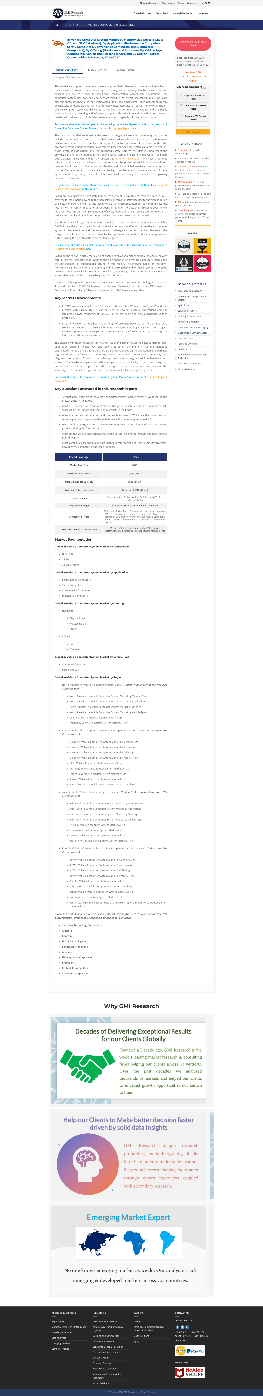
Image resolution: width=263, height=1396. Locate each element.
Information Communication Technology (192, 356)
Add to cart (193, 131)
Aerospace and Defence (190, 290)
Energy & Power (186, 338)
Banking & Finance (187, 310)
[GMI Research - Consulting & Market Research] (68, 13)
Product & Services (142, 13)
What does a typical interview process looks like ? (149, 1328)
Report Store (162, 13)
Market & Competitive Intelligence (69, 1326)
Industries (203, 13)
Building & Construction (190, 316)
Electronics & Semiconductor (192, 332)
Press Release (168, 3)
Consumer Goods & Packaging (193, 327)
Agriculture (183, 305)
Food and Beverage (187, 343)
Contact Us (192, 3)
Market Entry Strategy (183, 13)
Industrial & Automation (190, 363)
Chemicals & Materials (189, 321)
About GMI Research (149, 3)
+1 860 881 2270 (197, 1332)
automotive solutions (128, 158)
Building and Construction (106, 1335)
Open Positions (141, 1335)
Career (181, 3)
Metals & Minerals (187, 369)
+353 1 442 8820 (201, 1336)
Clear (203, 88)
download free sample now (193, 43)
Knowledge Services (62, 1332)
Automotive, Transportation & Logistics (193, 298)
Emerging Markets (61, 1343)
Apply (137, 1341)
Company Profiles (60, 1348)
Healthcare (183, 349)
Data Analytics (59, 1337)
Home (55, 25)
